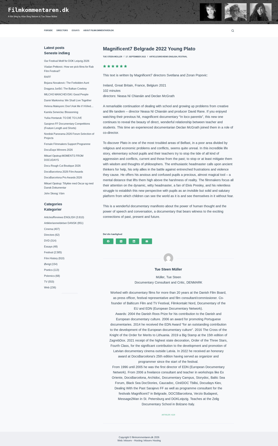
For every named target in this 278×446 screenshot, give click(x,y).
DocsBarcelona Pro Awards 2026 (63, 177)
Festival (182, 57)
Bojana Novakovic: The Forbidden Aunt (66, 82)
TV (45, 281)
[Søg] (233, 30)
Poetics (48, 270)
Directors (62, 30)
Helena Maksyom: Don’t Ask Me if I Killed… (68, 106)
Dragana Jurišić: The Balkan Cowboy (65, 88)
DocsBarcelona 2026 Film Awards (63, 171)
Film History (51, 258)
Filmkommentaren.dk (38, 10)
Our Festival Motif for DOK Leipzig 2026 (66, 61)
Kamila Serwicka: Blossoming (61, 112)
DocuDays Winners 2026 (58, 149)
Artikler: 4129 (168, 415)
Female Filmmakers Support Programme (67, 144)
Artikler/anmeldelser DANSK (60, 223)
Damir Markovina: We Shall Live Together (67, 100)
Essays (75, 30)
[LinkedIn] (134, 241)
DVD (47, 240)
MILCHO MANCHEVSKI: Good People (66, 94)
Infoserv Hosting (152, 440)
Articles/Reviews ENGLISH (163, 57)
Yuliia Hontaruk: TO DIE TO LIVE (63, 118)
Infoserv (128, 440)
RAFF (47, 77)
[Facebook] (108, 241)
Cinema (48, 229)
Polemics (49, 276)
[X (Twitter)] (121, 241)
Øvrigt (47, 264)
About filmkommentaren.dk (98, 30)
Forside (48, 30)
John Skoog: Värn (54, 193)
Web (46, 287)
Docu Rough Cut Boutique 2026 (62, 165)
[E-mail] (147, 241)
